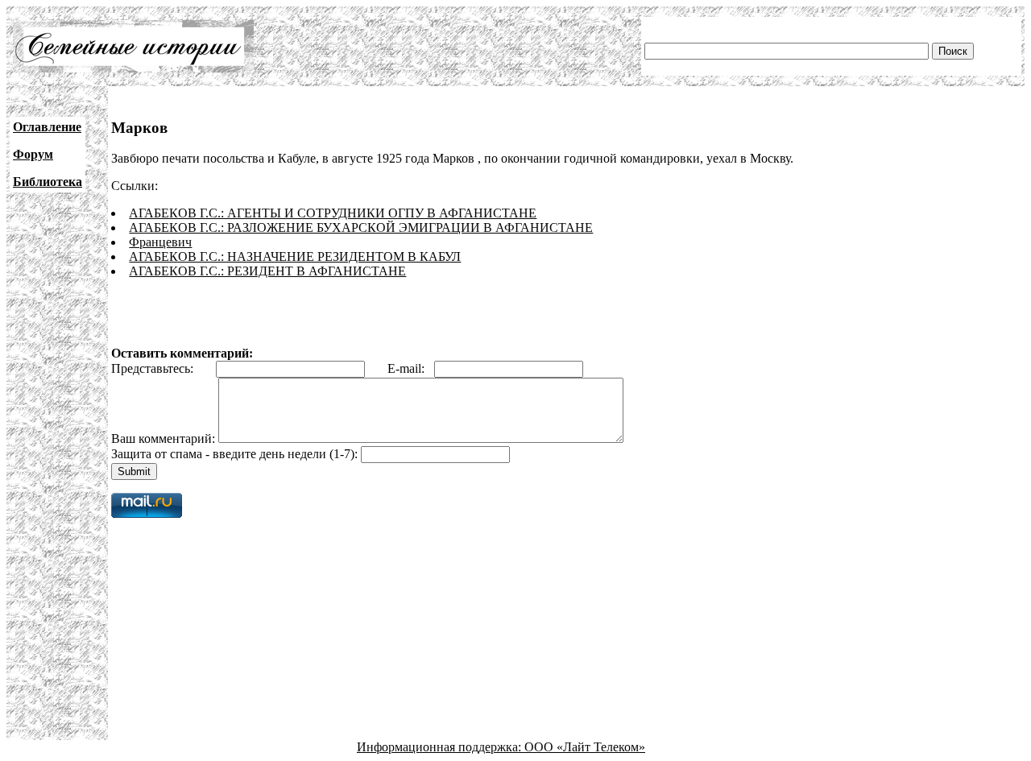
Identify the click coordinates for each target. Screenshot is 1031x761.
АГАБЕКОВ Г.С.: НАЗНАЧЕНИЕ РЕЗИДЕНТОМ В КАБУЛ (295, 256)
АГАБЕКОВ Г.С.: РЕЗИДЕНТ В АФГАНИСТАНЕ (267, 271)
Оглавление (47, 127)
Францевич (160, 242)
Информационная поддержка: (440, 747)
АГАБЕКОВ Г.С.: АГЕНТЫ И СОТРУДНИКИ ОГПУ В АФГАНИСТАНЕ (332, 213)
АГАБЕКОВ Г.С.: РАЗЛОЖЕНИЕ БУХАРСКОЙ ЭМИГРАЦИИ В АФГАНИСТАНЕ (361, 227)
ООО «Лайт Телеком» (584, 747)
